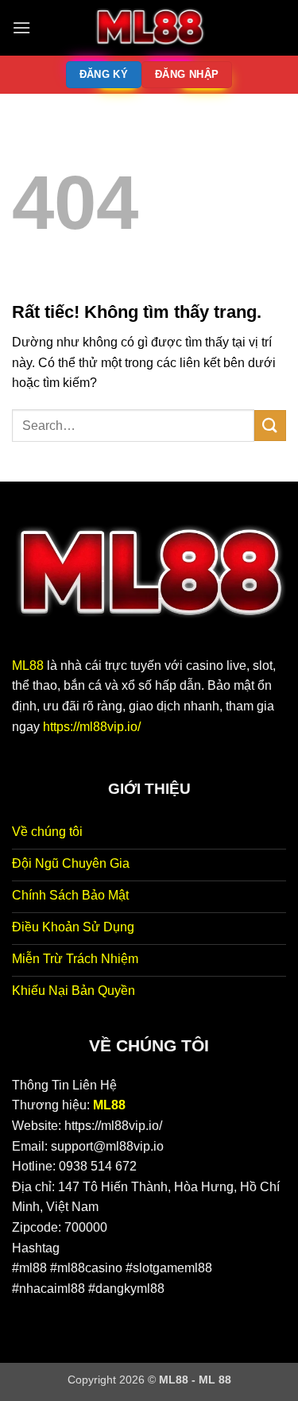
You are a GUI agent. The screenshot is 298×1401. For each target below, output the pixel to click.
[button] (21, 27)
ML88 (28, 665)
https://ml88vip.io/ (92, 726)
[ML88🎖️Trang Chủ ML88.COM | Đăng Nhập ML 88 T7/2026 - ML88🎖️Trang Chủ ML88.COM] (149, 28)
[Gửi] (270, 425)
